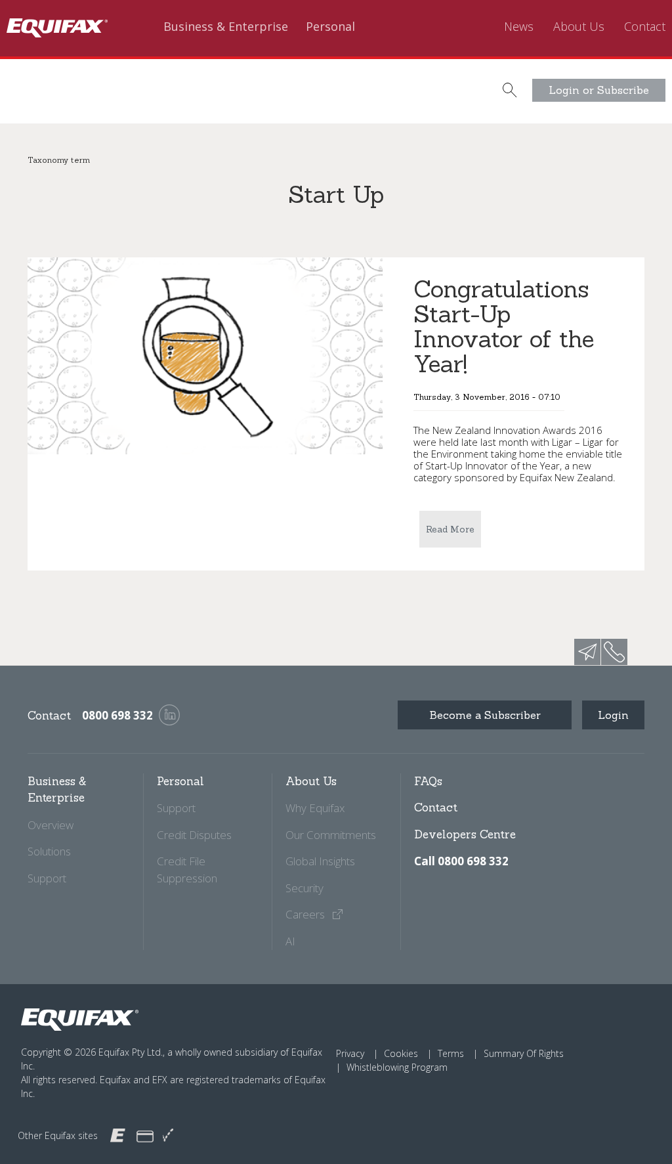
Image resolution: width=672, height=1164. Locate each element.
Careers (306, 914)
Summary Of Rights (524, 1053)
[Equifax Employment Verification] (168, 1135)
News (519, 27)
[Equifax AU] (117, 1135)
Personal (330, 27)
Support (47, 878)
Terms (451, 1053)
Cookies (401, 1053)
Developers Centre (465, 834)
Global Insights (320, 861)
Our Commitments (330, 834)
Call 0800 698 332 (461, 861)
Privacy (350, 1053)
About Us (578, 27)
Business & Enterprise (225, 27)
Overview (51, 824)
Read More (450, 529)
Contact (644, 27)
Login (613, 715)
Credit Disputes (194, 834)
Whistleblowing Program (397, 1067)
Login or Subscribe (599, 90)
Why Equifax (315, 807)
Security (304, 887)
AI (290, 941)
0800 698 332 (117, 715)
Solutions (49, 851)
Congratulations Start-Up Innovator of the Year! (503, 326)
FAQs (428, 781)
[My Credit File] (145, 1135)
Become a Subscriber (485, 715)
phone (614, 652)
